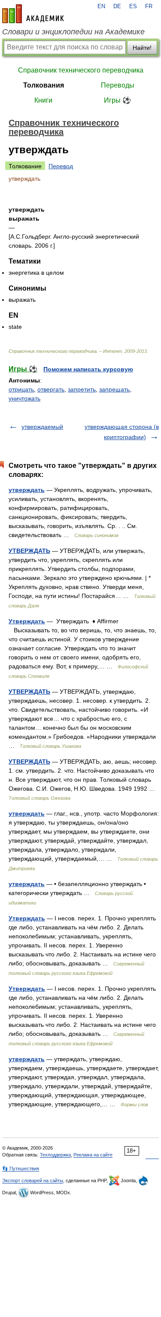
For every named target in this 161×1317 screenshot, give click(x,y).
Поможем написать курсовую (88, 369)
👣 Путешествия (20, 1168)
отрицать (21, 389)
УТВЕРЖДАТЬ (29, 550)
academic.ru (33, 13)
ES (133, 6)
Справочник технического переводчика (80, 70)
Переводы (117, 85)
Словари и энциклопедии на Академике (73, 31)
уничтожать (24, 398)
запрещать (114, 389)
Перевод (61, 166)
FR (148, 6)
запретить (82, 389)
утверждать (27, 489)
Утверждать (27, 621)
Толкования (43, 85)
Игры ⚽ (117, 100)
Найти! (142, 47)
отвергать (50, 389)
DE (117, 6)
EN (101, 6)
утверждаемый (42, 426)
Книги (43, 100)
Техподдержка (55, 1154)
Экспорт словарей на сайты (32, 1180)
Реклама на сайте (92, 1154)
